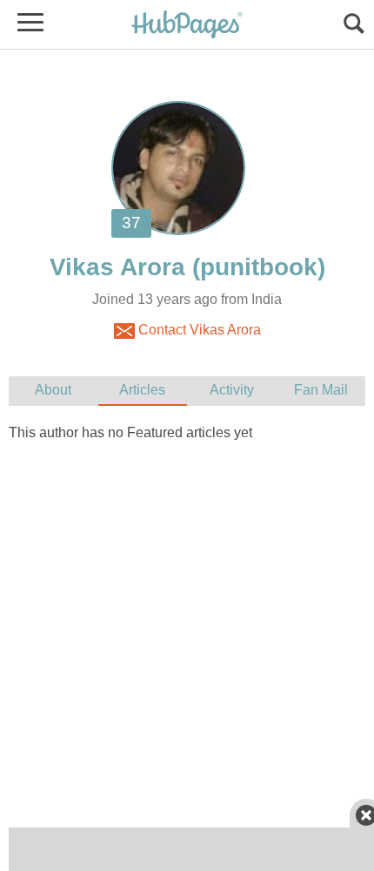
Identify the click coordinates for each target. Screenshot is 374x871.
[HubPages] (187, 25)
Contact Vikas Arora (198, 329)
